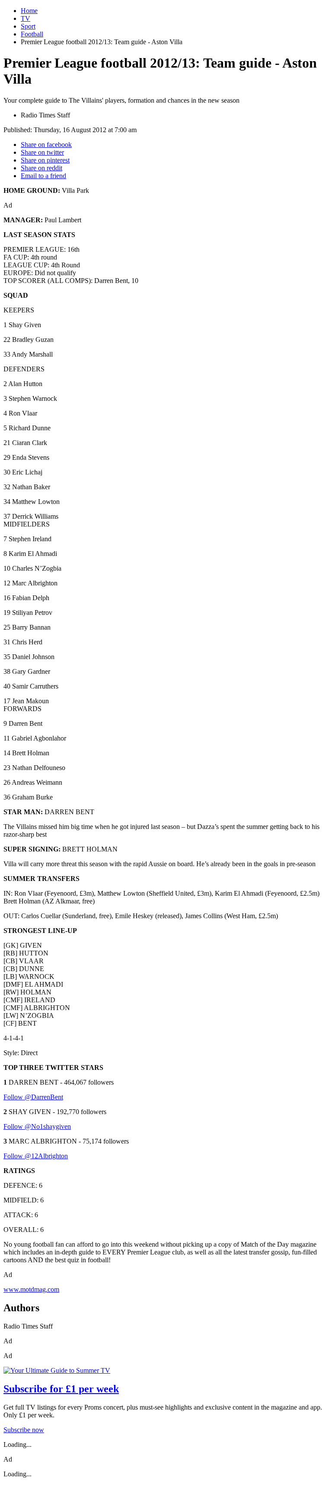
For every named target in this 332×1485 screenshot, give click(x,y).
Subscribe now (23, 1429)
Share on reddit (41, 168)
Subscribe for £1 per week (61, 1388)
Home (29, 10)
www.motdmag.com (31, 1289)
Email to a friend (43, 175)
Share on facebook (46, 144)
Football (32, 34)
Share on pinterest (45, 160)
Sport (28, 26)
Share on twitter (42, 152)
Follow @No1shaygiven (37, 1126)
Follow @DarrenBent (33, 1097)
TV (25, 18)
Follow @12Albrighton (35, 1156)
